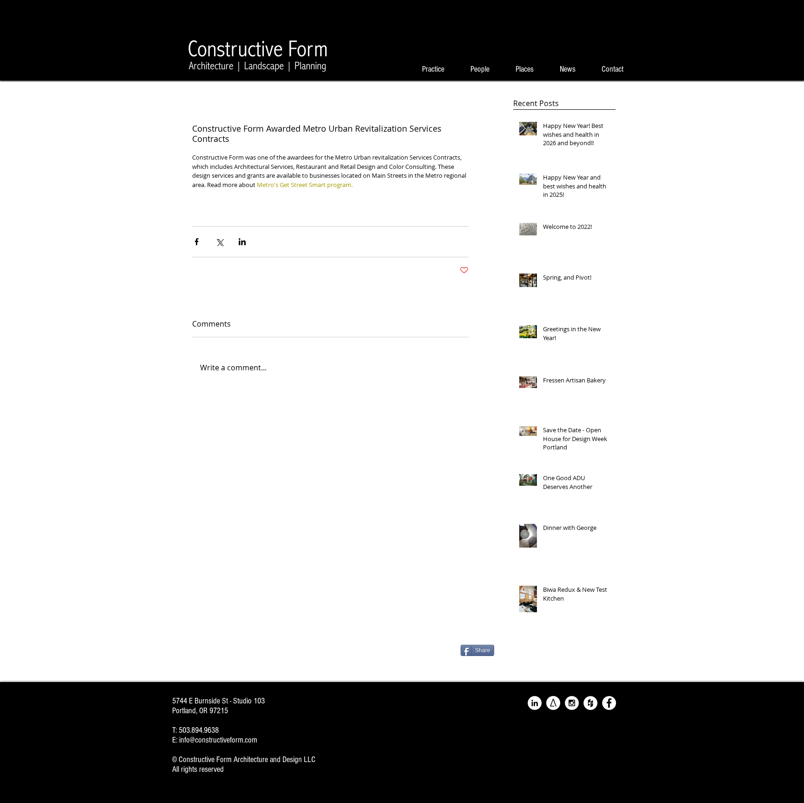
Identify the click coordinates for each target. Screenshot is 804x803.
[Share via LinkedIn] (242, 241)
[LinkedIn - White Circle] (535, 703)
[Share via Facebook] (196, 241)
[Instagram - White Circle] (572, 703)
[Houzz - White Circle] (590, 703)
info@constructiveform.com (218, 740)
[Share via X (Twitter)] (219, 241)
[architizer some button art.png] (553, 703)
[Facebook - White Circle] (609, 703)
